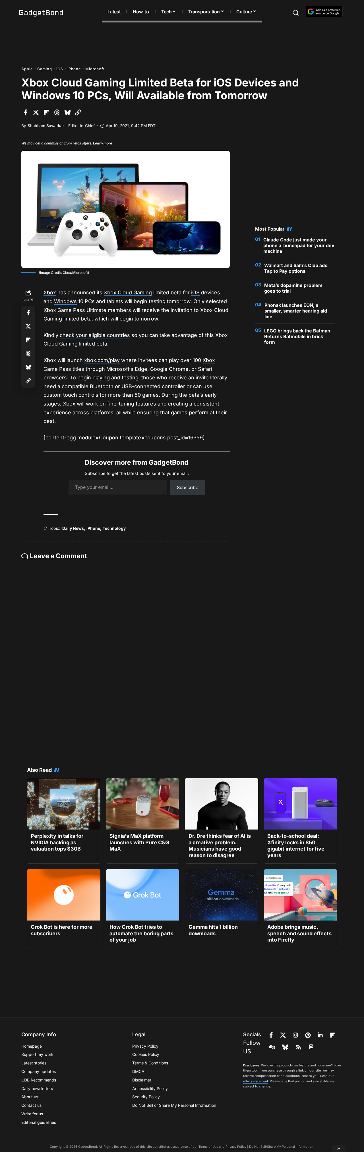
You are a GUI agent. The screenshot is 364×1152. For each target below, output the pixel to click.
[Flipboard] (332, 1035)
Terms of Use (208, 1147)
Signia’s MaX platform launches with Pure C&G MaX (139, 842)
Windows (65, 301)
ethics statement (255, 1081)
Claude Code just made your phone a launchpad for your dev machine (298, 245)
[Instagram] (295, 1035)
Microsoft (94, 69)
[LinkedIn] (320, 1035)
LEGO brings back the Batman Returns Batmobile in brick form (297, 336)
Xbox (50, 292)
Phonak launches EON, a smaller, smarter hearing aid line (295, 310)
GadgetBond (41, 13)
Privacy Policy (236, 1147)
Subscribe (187, 487)
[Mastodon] (311, 1047)
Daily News (73, 528)
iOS (59, 69)
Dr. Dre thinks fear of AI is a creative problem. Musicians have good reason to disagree (220, 845)
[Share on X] (36, 112)
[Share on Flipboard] (46, 112)
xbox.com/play (102, 360)
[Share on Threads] (57, 112)
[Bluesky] (285, 1047)
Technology (114, 528)
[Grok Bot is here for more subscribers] (63, 895)
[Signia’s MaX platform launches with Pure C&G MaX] (142, 804)
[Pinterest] (308, 1035)
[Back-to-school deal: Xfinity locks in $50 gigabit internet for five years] (300, 804)
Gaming (44, 69)
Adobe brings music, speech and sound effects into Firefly (299, 933)
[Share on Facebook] (25, 112)
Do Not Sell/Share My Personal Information (281, 1147)
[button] (285, 13)
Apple (27, 69)
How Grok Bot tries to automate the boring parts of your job (141, 933)
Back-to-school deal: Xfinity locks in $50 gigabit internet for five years (295, 845)
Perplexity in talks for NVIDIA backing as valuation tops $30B (57, 842)
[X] (283, 1035)
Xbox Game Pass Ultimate (75, 310)
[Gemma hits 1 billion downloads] (221, 895)
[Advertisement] (182, 42)
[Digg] (272, 1047)
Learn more (102, 143)
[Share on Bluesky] (67, 112)
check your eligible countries (95, 335)
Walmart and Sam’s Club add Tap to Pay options (296, 268)
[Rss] (298, 1047)
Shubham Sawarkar (46, 125)
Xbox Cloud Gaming (128, 292)
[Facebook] (271, 1035)
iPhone (74, 69)
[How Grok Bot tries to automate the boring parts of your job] (142, 895)
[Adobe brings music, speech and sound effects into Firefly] (300, 895)
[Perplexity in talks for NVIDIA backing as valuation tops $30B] (63, 804)
